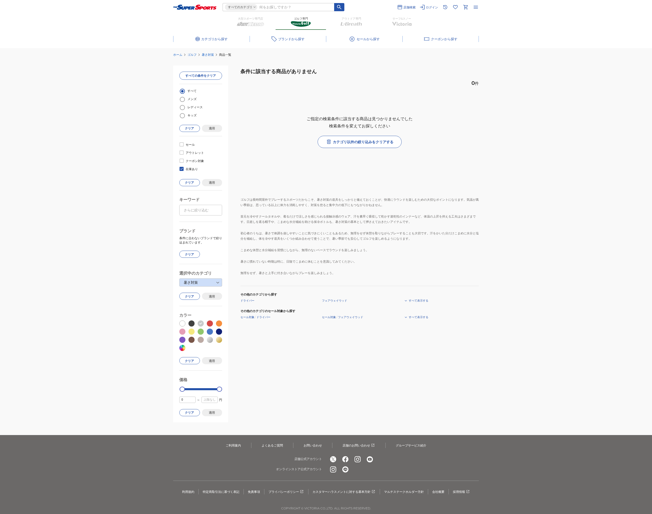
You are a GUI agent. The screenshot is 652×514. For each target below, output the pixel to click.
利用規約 (188, 492)
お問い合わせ (313, 445)
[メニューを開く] (475, 7)
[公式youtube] (370, 459)
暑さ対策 (208, 55)
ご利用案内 (233, 445)
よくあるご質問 (272, 445)
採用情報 (459, 492)
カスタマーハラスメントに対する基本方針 (342, 492)
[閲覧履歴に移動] (445, 7)
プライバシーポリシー (283, 492)
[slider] (182, 389)
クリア (189, 128)
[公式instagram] (358, 459)
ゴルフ (192, 55)
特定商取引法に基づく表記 (221, 492)
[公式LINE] (345, 469)
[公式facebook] (345, 459)
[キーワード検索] (339, 7)
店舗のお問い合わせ (356, 445)
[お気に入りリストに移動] (455, 7)
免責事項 (254, 492)
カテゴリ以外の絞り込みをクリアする (363, 142)
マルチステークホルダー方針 (404, 492)
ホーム (177, 55)
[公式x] (333, 459)
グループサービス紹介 (411, 445)
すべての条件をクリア (200, 75)
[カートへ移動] (466, 7)
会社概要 (438, 492)
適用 (212, 128)
